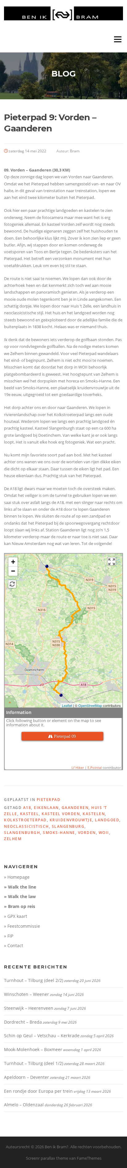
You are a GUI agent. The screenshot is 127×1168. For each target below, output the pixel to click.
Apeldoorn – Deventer (26, 1077)
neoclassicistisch (26, 826)
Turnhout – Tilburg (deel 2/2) (33, 980)
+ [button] (13, 562)
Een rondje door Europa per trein (38, 1091)
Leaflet (67, 705)
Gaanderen (75, 807)
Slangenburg (68, 826)
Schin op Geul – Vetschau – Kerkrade (42, 1035)
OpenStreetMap (90, 705)
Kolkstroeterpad (25, 820)
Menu (117, 39)
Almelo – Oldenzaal (24, 1105)
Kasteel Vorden (61, 813)
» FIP (8, 936)
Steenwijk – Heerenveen (28, 1008)
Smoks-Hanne (59, 832)
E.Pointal (95, 767)
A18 (27, 807)
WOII (104, 832)
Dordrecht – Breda (23, 1022)
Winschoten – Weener (26, 994)
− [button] (13, 571)
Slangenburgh (22, 832)
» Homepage (17, 877)
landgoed (107, 820)
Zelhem (13, 838)
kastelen (94, 813)
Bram (75, 151)
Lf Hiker (78, 767)
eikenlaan (46, 807)
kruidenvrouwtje (71, 820)
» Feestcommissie (22, 926)
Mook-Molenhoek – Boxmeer (33, 1049)
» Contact (13, 945)
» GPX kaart (15, 916)
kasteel (29, 813)
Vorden (87, 832)
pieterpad (49, 799)
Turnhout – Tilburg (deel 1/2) (33, 1063)
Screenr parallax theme (47, 1158)
